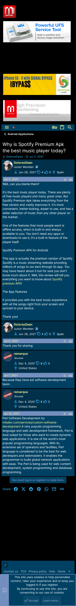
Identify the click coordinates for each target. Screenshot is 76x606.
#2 (70, 341)
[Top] (69, 571)
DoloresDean (14, 156)
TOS (23, 571)
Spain (60, 172)
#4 (70, 414)
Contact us (11, 571)
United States (28, 368)
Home (61, 571)
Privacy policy (37, 571)
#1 (70, 179)
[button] (7, 127)
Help (52, 571)
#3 (70, 375)
